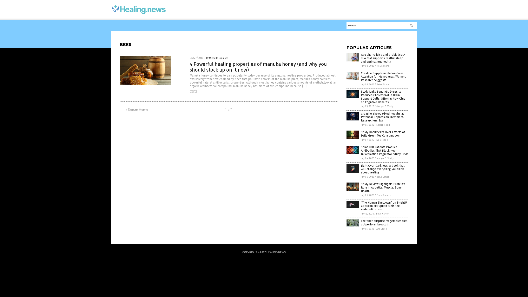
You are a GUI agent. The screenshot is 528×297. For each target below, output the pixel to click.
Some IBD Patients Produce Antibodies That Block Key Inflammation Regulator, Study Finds (384, 150)
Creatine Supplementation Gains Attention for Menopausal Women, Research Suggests (383, 77)
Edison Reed (383, 125)
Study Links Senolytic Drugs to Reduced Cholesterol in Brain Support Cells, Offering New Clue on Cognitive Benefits (383, 97)
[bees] (138, 14)
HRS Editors (383, 66)
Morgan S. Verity (384, 106)
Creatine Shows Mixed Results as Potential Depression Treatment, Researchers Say (382, 117)
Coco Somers (383, 195)
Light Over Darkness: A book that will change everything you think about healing (382, 169)
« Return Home (137, 110)
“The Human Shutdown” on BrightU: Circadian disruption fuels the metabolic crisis (384, 206)
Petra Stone (383, 84)
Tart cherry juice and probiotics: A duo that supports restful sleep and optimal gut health (383, 58)
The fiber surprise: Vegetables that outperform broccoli (384, 222)
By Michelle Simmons (217, 58)
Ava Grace (381, 228)
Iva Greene (382, 140)
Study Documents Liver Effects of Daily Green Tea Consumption (383, 133)
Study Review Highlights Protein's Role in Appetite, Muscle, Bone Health (383, 187)
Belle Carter (383, 177)
